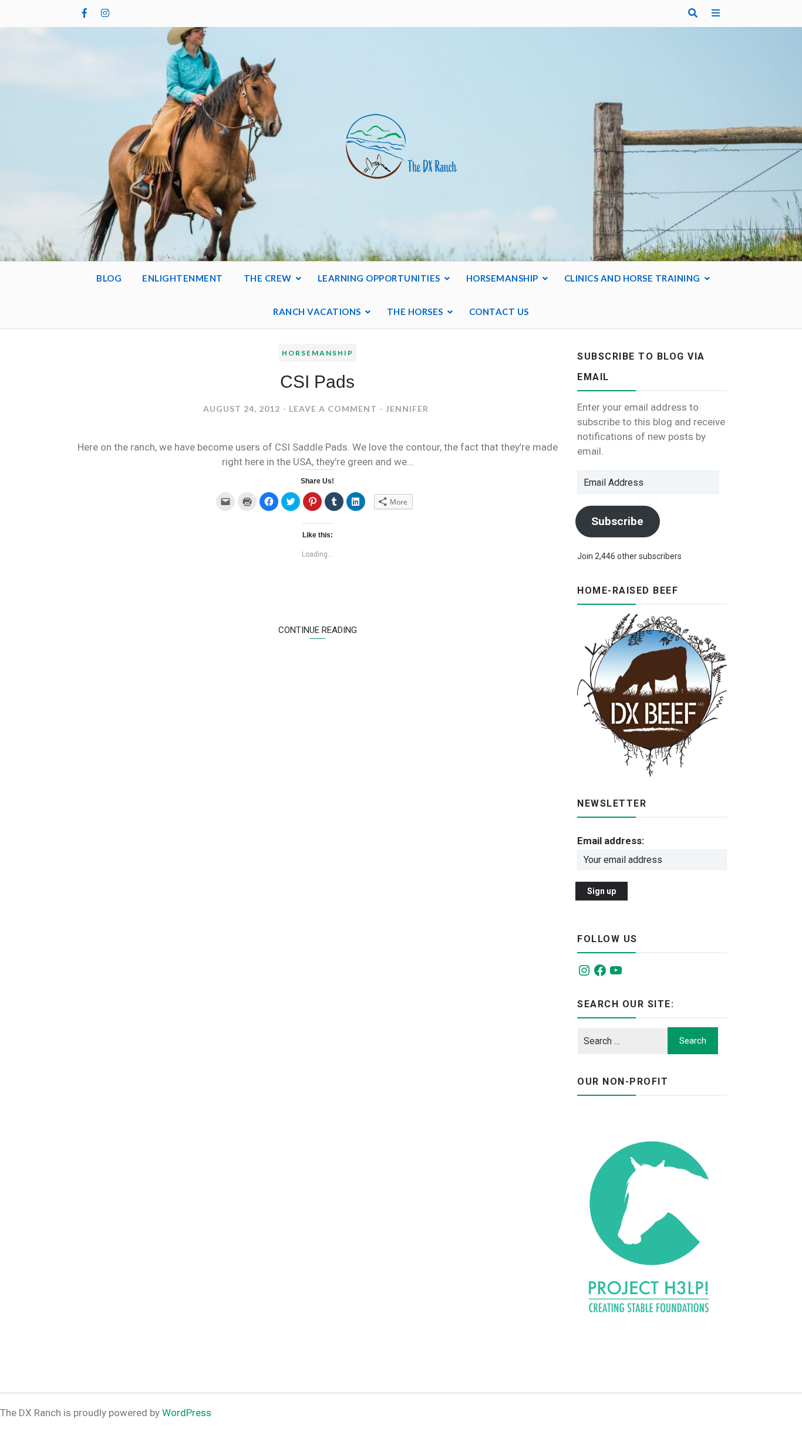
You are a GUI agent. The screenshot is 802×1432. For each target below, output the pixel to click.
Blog (109, 278)
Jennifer (407, 409)
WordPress (186, 1413)
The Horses (415, 311)
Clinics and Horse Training (632, 278)
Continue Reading (317, 630)
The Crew (268, 278)
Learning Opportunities (379, 278)
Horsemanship (502, 278)
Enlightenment (182, 278)
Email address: (610, 841)
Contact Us (499, 311)
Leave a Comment (333, 409)
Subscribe (617, 521)
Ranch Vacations (317, 311)
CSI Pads (317, 381)
